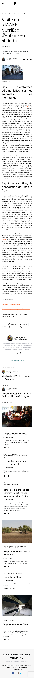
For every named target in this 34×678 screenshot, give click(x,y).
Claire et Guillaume (12, 58)
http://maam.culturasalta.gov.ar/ (11, 304)
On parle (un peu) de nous (23, 665)
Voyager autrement (9, 486)
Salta (28, 107)
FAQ (8, 667)
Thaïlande (15, 484)
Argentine (5, 13)
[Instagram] (18, 673)
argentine (14, 314)
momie (25, 314)
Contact (14, 667)
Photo (5, 547)
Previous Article (8, 367)
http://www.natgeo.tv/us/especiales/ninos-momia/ (16, 309)
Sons (16, 547)
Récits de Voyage (16, 573)
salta (13, 316)
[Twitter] (20, 673)
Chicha (4, 239)
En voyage (12, 13)
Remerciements (17, 669)
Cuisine (10, 430)
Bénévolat (6, 483)
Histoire (19, 13)
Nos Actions (15, 483)
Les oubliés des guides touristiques (15, 455)
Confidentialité (22, 667)
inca (20, 314)
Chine (5, 430)
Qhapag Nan (6, 316)
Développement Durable (11, 546)
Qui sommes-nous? (8, 665)
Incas (9, 144)
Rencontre (6, 484)
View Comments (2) (16, 360)
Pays (25, 13)
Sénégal (11, 547)
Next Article (6, 385)
